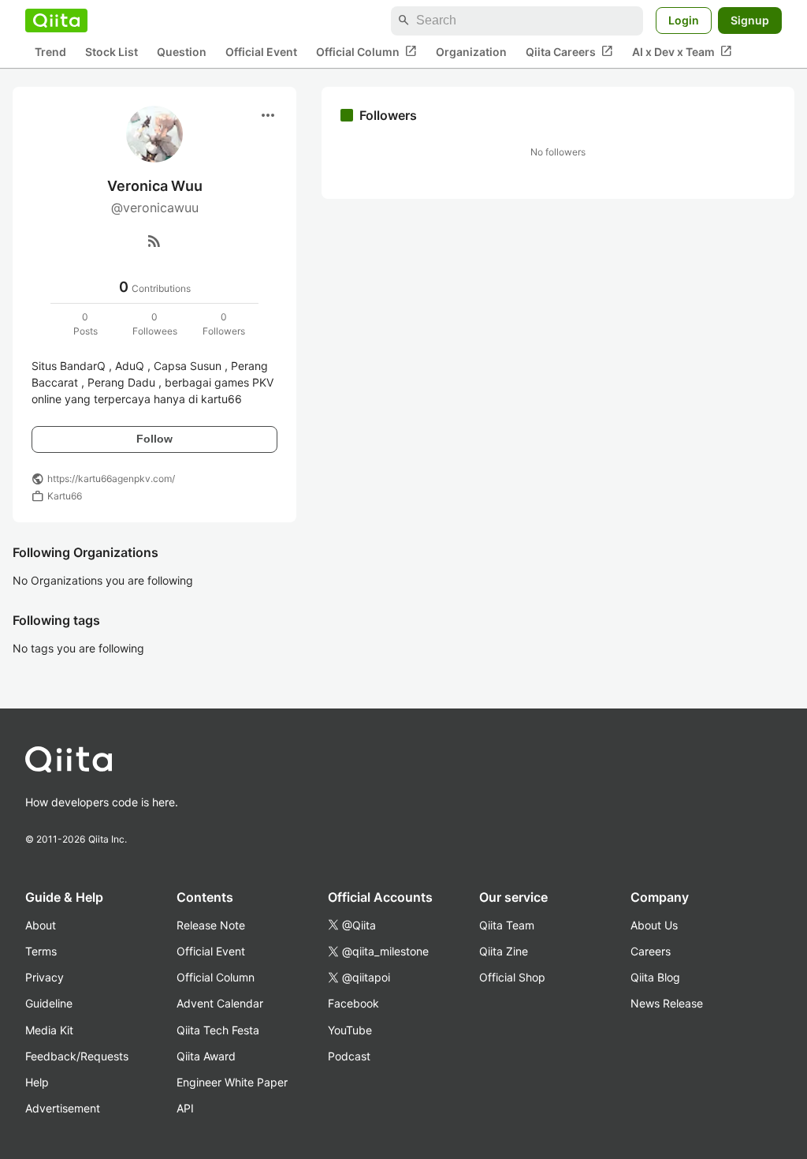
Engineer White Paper (232, 1082)
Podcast (349, 1056)
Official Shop (512, 977)
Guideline (49, 1003)
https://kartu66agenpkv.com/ (111, 478)
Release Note (211, 925)
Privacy (44, 977)
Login (683, 20)
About (40, 925)
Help (37, 1082)
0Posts (85, 324)
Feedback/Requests (76, 1056)
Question (181, 51)
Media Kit (49, 1030)
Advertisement (62, 1108)
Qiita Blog (655, 977)
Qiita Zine (503, 951)
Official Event (261, 51)
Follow (154, 438)
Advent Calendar (220, 1003)
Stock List (111, 51)
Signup (750, 20)
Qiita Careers (569, 51)
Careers (650, 951)
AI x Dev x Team (682, 51)
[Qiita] (56, 20)
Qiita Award (206, 1056)
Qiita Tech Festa (218, 1030)
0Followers (224, 324)
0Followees (154, 324)
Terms (41, 951)
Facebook (353, 1003)
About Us (654, 925)
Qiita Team (506, 925)
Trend (50, 51)
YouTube (350, 1030)
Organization (471, 51)
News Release (666, 1003)
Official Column (366, 51)
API (185, 1108)
